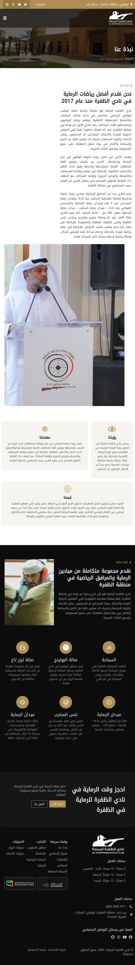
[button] (39, 4)
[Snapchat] (7, 4)
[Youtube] (19, 4)
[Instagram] (13, 4)
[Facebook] (25, 4)
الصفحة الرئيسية (122, 59)
